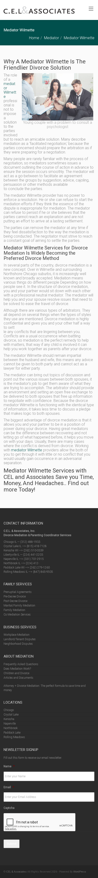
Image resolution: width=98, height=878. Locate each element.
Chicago (9, 710)
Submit (11, 843)
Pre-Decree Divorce (15, 596)
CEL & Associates (16, 871)
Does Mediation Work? (17, 668)
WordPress (79, 871)
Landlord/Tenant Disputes (20, 639)
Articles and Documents (18, 677)
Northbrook (11, 728)
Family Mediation (14, 610)
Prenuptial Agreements (18, 592)
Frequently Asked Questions (21, 664)
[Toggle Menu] (91, 9)
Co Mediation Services (17, 614)
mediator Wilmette (10, 90)
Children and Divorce (16, 673)
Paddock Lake (12, 732)
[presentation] (40, 822)
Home (34, 38)
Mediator (51, 38)
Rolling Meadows (14, 737)
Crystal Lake (11, 714)
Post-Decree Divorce (15, 601)
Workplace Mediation (16, 634)
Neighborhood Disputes (18, 643)
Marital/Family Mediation (19, 605)
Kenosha (9, 719)
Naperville (10, 723)
